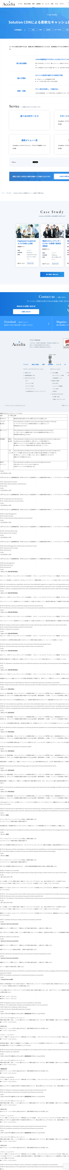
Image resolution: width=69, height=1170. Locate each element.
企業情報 (50, 364)
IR (65, 364)
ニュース (58, 364)
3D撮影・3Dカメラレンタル (59, 399)
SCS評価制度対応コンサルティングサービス (35, 391)
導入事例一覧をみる (52, 274)
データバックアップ (30, 388)
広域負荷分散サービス (30, 375)
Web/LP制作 (55, 383)
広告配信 (55, 391)
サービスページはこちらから (8, 1022)
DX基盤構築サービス (57, 378)
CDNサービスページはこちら (8, 996)
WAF (26, 380)
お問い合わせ (26, 312)
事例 (43, 364)
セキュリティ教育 (29, 386)
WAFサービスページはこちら (8, 998)
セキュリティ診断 (29, 383)
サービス (25, 364)
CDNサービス (28, 372)
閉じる (2, 1169)
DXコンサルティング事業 (58, 375)
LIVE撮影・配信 (56, 396)
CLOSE (2, 471)
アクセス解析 (55, 388)
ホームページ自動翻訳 (58, 386)
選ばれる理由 (35, 364)
